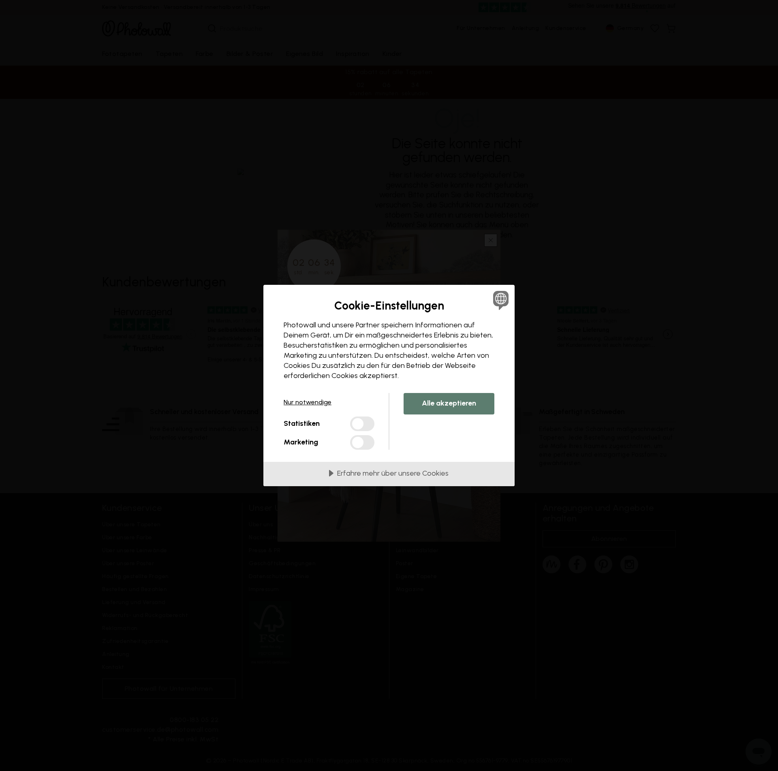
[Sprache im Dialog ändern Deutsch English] (499, 300)
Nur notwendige (307, 402)
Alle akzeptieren (449, 403)
